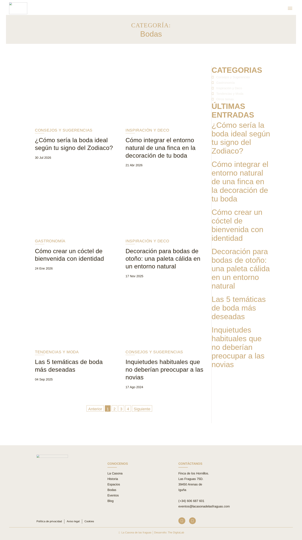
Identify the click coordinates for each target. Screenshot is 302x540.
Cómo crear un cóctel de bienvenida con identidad (237, 225)
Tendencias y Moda (57, 352)
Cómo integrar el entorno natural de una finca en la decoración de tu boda (161, 148)
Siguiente (142, 409)
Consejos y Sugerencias (63, 130)
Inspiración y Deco (147, 130)
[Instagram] (181, 520)
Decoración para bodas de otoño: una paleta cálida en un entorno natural (163, 259)
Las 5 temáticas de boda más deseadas (239, 308)
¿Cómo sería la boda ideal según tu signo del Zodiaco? (241, 138)
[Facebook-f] (192, 520)
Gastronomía (50, 241)
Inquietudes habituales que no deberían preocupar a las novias (164, 369)
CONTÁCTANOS (190, 463)
